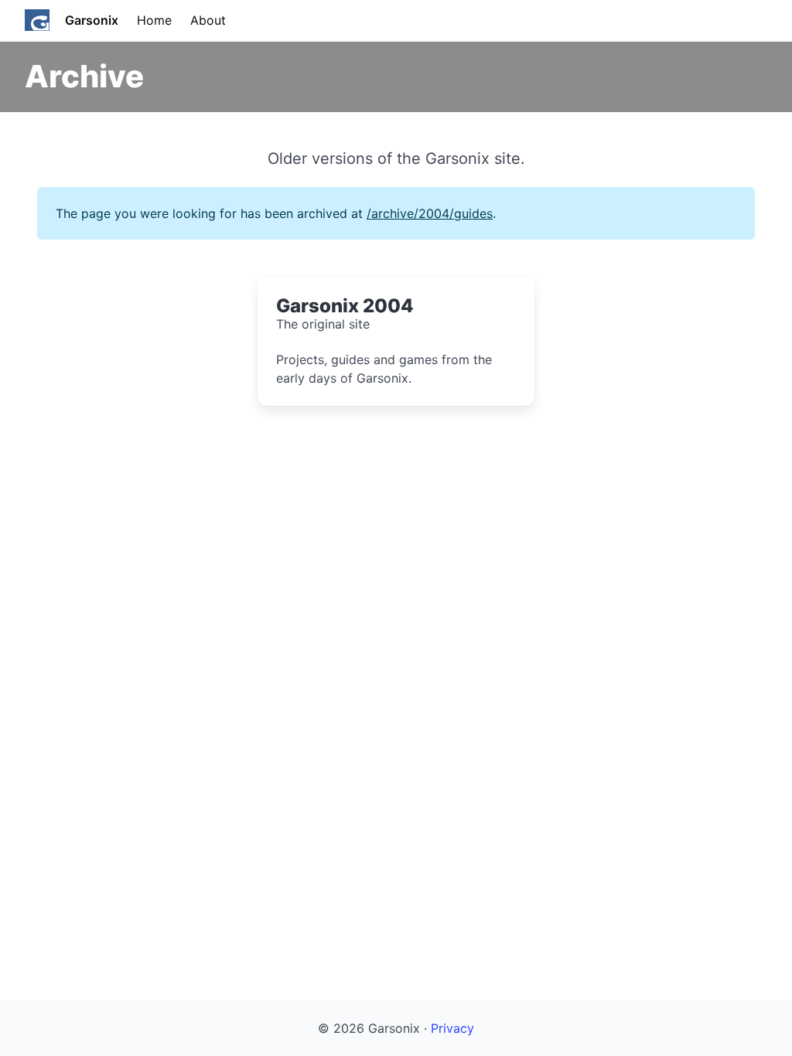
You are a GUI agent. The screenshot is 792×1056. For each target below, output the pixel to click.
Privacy (452, 1028)
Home (154, 20)
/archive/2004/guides (430, 213)
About (208, 20)
